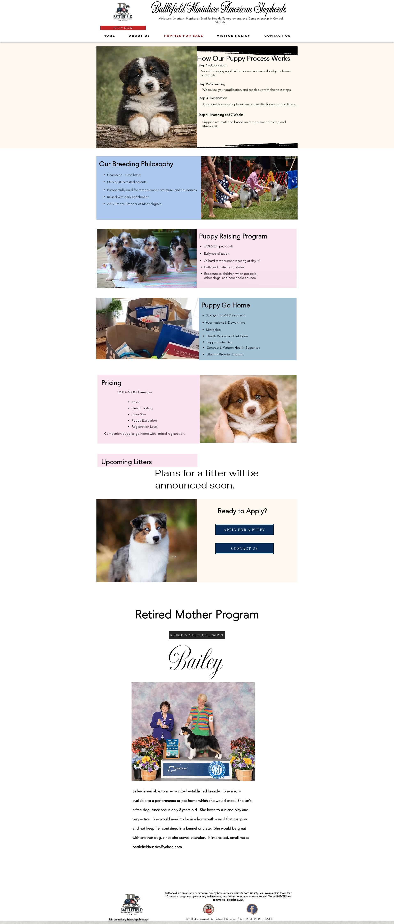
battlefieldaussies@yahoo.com (157, 847)
